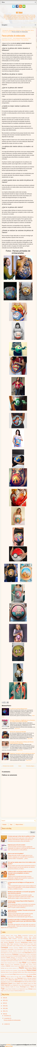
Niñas (34, 974)
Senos (11, 985)
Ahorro (34, 937)
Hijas (20, 963)
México (23, 972)
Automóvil (8, 940)
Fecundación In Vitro (22, 957)
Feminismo (3, 959)
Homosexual (7, 964)
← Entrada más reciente (7, 766)
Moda (29, 972)
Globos (19, 960)
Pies (7, 980)
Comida (17, 945)
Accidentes (31, 935)
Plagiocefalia (20, 980)
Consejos (4, 947)
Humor (11, 964)
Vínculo (8, 990)
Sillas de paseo (33, 985)
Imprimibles (22, 964)
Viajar (2, 990)
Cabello (34, 942)
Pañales (3, 978)
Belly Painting (4, 942)
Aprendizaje (20, 938)
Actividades (3, 937)
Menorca (11, 972)
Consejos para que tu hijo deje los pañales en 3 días (21, 836)
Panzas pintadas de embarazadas (13, 36)
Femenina (34, 957)
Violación (12, 990)
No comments (25, 40)
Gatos (27, 959)
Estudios (34, 956)
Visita (23, 990)
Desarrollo (34, 949)
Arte (7, 30)
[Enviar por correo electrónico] (3, 702)
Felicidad (29, 957)
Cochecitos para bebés (6, 945)
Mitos (26, 972)
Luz (17, 968)
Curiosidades (10, 949)
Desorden (15, 951)
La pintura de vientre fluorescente (18, 708)
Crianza (21, 947)
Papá (6, 978)
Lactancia (31, 966)
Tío (35, 986)
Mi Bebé (19, 12)
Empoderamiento (22, 954)
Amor (10, 938)
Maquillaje (7, 970)
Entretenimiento (4, 956)
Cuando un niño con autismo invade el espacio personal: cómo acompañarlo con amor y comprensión (20, 873)
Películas (29, 978)
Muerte (11, 974)
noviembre (7, 1018)
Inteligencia (3, 966)
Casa (11, 944)
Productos (12, 981)
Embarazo (18, 30)
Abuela (15, 935)
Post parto (3, 981)
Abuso (19, 935)
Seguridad (7, 985)
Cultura (34, 947)
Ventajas (30, 989)
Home (3, 30)
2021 (4, 1011)
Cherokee (21, 944)
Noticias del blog (14, 976)
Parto (9, 978)
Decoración (20, 949)
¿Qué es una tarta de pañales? (16, 853)
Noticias (8, 976)
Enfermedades (33, 954)
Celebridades (16, 944)
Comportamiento (23, 945)
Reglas (18, 983)
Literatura (14, 968)
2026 (4, 998)
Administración (11, 937)
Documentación (14, 952)
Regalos (10, 983)
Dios (31, 951)
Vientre (5, 990)
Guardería (26, 960)
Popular (4, 824)
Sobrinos (7, 986)
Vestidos (34, 989)
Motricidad (7, 974)
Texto (32, 987)
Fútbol (21, 959)
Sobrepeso (3, 986)
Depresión (29, 949)
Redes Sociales (32, 981)
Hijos (24, 962)
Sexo (22, 985)
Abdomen (8, 935)
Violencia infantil (18, 990)
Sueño (11, 986)
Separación (15, 985)
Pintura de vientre (6, 31)
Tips (2, 988)
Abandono (3, 935)
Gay (30, 959)
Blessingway (17, 942)
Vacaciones (22, 989)
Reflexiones (4, 983)
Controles (11, 947)
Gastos (24, 959)
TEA (15, 986)
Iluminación (16, 964)
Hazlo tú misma (15, 962)
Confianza (33, 945)
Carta (8, 944)
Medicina (3, 972)
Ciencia (25, 944)
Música (18, 974)
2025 (4, 1000)
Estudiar (30, 956)
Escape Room (10, 956)
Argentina (26, 938)
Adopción (25, 937)
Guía (29, 960)
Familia (8, 957)
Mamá (34, 968)
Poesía (29, 980)
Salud (2, 985)
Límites (10, 968)
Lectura (2, 968)
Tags (11, 824)
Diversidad (3, 952)
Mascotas (24, 970)
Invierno (16, 966)
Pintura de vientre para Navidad (18, 731)
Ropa (35, 983)
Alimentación (4, 938)
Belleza (34, 940)
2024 (4, 1003)
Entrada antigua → (31, 766)
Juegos (22, 966)
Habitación (33, 960)
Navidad (31, 974)
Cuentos (25, 947)
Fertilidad (8, 959)
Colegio (14, 945)
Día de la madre (22, 951)
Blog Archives (19, 824)
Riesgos (29, 983)
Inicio (19, 766)
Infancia (30, 964)
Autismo (34, 938)
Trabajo (6, 989)
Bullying (30, 942)
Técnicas (17, 986)
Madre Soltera (28, 968)
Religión (25, 983)
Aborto (12, 935)
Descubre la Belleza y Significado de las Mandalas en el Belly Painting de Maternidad (22, 720)
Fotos (22, 30)
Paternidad (20, 978)
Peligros (34, 978)
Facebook (3, 957)
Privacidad (8, 981)
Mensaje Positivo (17, 972)
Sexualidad (27, 985)
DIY (10, 952)
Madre (21, 968)
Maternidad (27, 30)
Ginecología (9, 960)
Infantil (34, 964)
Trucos (10, 989)
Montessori (33, 972)
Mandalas (3, 970)
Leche (35, 966)
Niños (3, 976)
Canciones (3, 944)
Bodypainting (12, 30)
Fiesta (11, 959)
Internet (8, 966)
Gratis (22, 960)
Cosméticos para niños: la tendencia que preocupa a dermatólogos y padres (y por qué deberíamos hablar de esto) (22, 921)
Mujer (14, 974)
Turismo (14, 989)
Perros (2, 980)
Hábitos (2, 962)
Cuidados (29, 947)
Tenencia (28, 986)
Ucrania (17, 989)
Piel (5, 980)
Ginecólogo (15, 960)
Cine (29, 944)
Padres (29, 976)
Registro (14, 983)
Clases (32, 944)
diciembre (6, 1015)
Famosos (13, 957)
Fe (16, 957)
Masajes (19, 970)
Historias (34, 963)
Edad (23, 952)
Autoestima (3, 940)
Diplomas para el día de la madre (16, 845)
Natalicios (22, 974)
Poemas (26, 980)
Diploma (34, 951)
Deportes (25, 949)
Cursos (15, 949)
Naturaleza (26, 974)
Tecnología (23, 987)
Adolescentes (19, 937)
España (24, 956)
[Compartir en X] (6, 702)
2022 (4, 1008)
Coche (35, 944)
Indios (27, 964)
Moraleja (3, 974)
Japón (19, 966)
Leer (6, 968)
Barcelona (24, 940)
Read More (17, 728)
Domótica (20, 952)
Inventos (12, 966)
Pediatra (25, 978)
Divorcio (8, 952)
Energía (28, 954)
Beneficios (11, 942)
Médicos (7, 972)
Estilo (27, 956)
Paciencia (24, 976)
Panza (32, 30)
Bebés (28, 940)
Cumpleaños (4, 949)
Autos (12, 940)
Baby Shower (18, 940)
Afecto (30, 937)
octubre (6, 1024)
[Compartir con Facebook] (8, 702)
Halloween (9, 962)
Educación (28, 952)
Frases (18, 959)
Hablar (5, 962)
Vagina (26, 989)
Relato (21, 983)
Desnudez (10, 951)
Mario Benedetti (13, 970)
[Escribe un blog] (4, 702)
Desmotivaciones (4, 951)
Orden (20, 976)
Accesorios (25, 935)
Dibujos (27, 951)
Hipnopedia (29, 962)
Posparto (34, 980)
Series (20, 985)
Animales (14, 938)
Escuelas (19, 956)
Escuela (15, 956)
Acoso (35, 935)
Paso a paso (14, 978)
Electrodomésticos (8, 954)
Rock (32, 983)
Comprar (29, 945)
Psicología (18, 981)
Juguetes (27, 966)
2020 (4, 1014)
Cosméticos (16, 947)
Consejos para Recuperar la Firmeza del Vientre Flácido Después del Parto (21, 742)
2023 (4, 1006)
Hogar (2, 964)
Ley (7, 968)
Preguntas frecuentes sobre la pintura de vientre (22, 753)
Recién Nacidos (25, 981)
